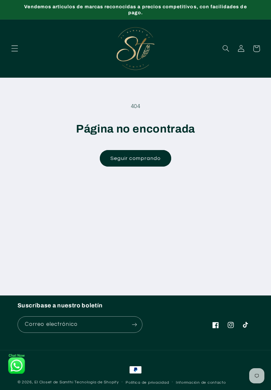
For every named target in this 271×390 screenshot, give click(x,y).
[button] (14, 48)
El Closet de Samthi (53, 382)
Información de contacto (201, 382)
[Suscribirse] (134, 324)
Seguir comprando (135, 158)
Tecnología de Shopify (96, 382)
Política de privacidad (147, 382)
